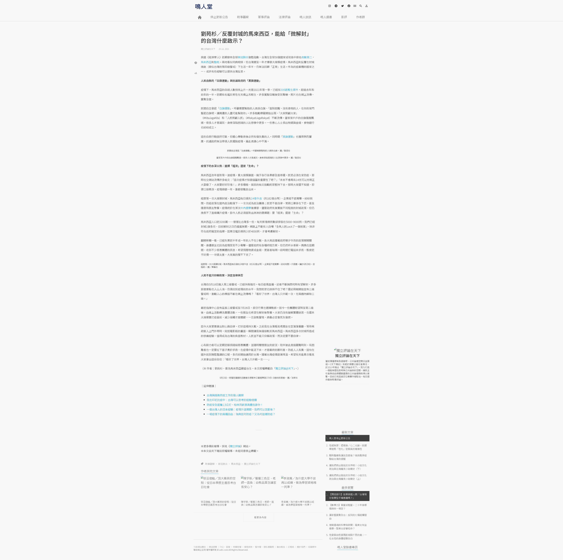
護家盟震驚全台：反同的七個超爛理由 (348, 516)
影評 (344, 17)
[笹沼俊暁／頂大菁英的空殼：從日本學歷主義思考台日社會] (218, 488)
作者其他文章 (209, 471)
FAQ (222, 546)
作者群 (360, 17)
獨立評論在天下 (208, 48)
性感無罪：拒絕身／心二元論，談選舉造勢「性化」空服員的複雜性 (348, 447)
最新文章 (347, 432)
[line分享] (196, 63)
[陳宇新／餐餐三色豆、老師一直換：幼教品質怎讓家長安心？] (258, 488)
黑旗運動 (288, 136)
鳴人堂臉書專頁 (347, 547)
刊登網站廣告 (200, 546)
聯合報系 (281, 546)
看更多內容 (260, 517)
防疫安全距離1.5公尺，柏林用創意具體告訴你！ (235, 405)
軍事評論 (264, 17)
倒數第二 (306, 57)
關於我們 (301, 546)
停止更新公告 (219, 17)
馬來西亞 (235, 464)
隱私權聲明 (269, 546)
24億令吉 (256, 198)
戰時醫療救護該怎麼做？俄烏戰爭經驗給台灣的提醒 (348, 457)
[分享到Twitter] (196, 53)
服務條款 (248, 546)
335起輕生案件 (289, 90)
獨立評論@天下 (284, 368)
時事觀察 (243, 17)
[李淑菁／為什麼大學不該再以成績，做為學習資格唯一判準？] (298, 488)
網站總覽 (213, 546)
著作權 (258, 546)
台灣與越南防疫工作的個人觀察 (225, 395)
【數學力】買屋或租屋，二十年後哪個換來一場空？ (348, 506)
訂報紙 (291, 546)
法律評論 (284, 17)
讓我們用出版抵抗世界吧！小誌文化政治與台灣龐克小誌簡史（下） (348, 467)
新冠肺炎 (223, 464)
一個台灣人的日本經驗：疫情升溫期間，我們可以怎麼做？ (241, 409)
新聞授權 (237, 546)
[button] (196, 73)
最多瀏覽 (347, 487)
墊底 (216, 62)
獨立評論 (235, 446)
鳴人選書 (326, 17)
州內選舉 (245, 208)
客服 (228, 546)
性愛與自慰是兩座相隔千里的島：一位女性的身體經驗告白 (348, 536)
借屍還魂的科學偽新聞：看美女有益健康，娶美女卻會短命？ (348, 526)
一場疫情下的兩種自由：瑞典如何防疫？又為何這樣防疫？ (241, 414)
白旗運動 (224, 108)
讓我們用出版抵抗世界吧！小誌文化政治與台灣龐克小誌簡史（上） (348, 476)
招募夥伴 (312, 546)
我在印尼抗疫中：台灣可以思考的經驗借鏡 (232, 400)
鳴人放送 (305, 17)
